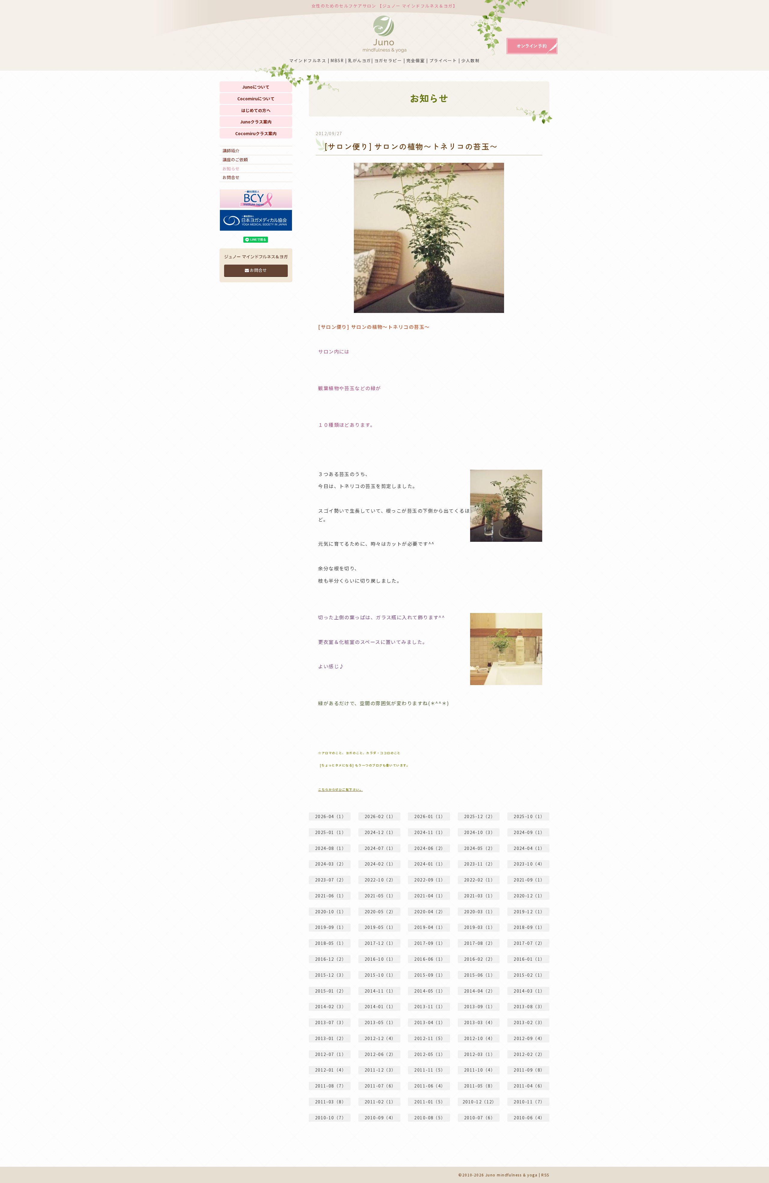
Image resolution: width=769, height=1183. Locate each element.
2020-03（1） (479, 911)
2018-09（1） (529, 927)
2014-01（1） (380, 1006)
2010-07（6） (479, 1118)
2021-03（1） (479, 896)
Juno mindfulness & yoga (511, 1174)
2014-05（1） (429, 991)
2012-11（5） (429, 1038)
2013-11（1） (429, 1006)
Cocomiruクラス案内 (256, 133)
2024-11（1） (429, 832)
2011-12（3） (380, 1070)
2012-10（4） (479, 1038)
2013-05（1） (380, 1022)
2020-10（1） (330, 911)
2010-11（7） (529, 1102)
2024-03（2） (330, 864)
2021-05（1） (380, 896)
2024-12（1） (380, 832)
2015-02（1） (529, 975)
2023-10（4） (529, 864)
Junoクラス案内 (256, 122)
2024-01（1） (429, 864)
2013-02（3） (529, 1022)
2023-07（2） (330, 880)
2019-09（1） (330, 927)
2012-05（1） (429, 1054)
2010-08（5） (429, 1118)
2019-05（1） (380, 927)
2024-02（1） (380, 864)
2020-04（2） (429, 911)
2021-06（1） (330, 896)
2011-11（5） (429, 1070)
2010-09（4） (380, 1118)
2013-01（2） (330, 1038)
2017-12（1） (380, 943)
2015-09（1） (429, 975)
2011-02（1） (380, 1102)
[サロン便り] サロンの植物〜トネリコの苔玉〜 (411, 146)
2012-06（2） (380, 1054)
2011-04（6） (529, 1086)
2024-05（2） (479, 848)
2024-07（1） (380, 848)
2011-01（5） (429, 1102)
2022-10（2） (380, 880)
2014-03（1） (529, 991)
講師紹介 (231, 150)
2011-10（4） (479, 1070)
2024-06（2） (429, 848)
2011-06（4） (429, 1086)
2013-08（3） (529, 1006)
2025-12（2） (479, 816)
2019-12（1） (529, 911)
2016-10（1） (380, 959)
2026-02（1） (380, 816)
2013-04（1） (429, 1022)
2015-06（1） (479, 975)
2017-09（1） (429, 943)
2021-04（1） (429, 896)
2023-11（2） (479, 864)
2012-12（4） (380, 1038)
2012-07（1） (330, 1054)
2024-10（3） (479, 832)
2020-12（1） (529, 896)
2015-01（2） (330, 991)
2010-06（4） (529, 1118)
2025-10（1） (529, 816)
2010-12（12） (480, 1102)
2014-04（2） (479, 991)
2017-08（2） (479, 943)
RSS (545, 1174)
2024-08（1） (330, 848)
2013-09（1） (479, 1006)
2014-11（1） (380, 991)
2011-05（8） (479, 1086)
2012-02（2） (529, 1054)
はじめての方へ (256, 110)
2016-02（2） (479, 959)
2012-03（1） (479, 1054)
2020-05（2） (380, 911)
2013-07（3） (330, 1022)
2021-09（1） (529, 880)
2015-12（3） (330, 975)
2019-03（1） (479, 927)
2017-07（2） (529, 943)
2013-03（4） (479, 1022)
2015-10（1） (380, 975)
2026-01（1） (429, 816)
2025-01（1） (330, 832)
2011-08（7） (330, 1086)
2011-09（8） (529, 1070)
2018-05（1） (330, 943)
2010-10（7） (330, 1118)
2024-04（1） (529, 848)
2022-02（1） (479, 880)
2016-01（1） (529, 959)
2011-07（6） (380, 1086)
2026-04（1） (330, 816)
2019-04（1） (429, 927)
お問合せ (231, 177)
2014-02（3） (330, 1006)
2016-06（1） (429, 959)
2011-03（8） (330, 1102)
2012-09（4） (529, 1038)
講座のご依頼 (235, 159)
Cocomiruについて (256, 99)
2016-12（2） (330, 959)
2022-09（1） (429, 880)
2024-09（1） (529, 832)
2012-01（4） (330, 1070)
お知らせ (231, 168)
